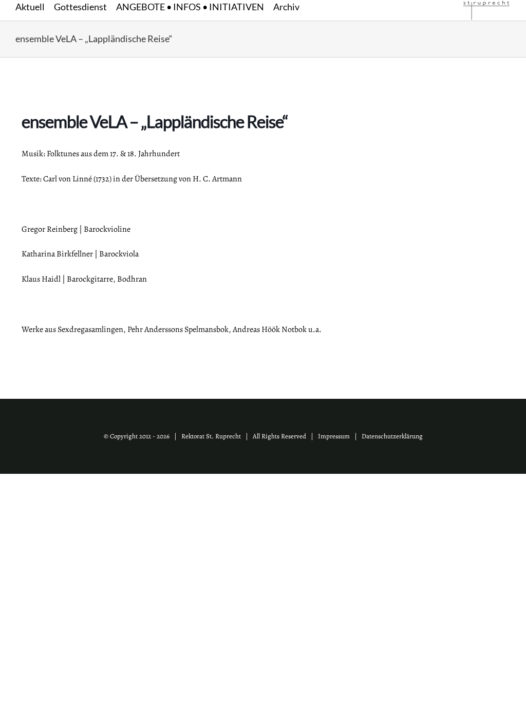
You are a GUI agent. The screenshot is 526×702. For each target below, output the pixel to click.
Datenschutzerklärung (392, 436)
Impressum (334, 436)
